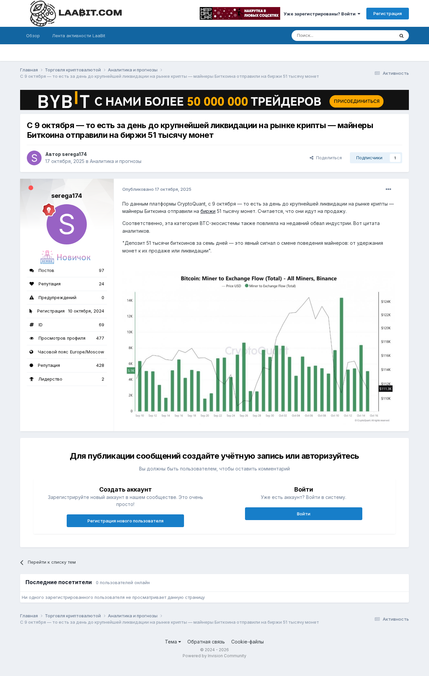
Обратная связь (206, 641)
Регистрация (387, 13)
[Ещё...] (388, 189)
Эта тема (376, 35)
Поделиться (327, 157)
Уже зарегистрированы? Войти (321, 13)
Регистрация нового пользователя (125, 520)
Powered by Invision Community (214, 655)
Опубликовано (156, 189)
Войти (303, 513)
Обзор (33, 35)
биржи (208, 211)
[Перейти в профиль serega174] (34, 158)
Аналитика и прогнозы (115, 161)
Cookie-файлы (247, 641)
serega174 (74, 154)
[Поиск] (401, 35)
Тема (171, 641)
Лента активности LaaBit (78, 35)
